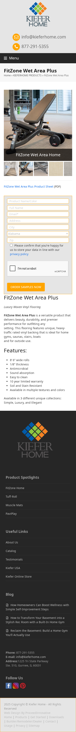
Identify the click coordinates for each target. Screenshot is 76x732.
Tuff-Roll (11, 496)
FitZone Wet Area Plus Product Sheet (28, 186)
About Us (12, 542)
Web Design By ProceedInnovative (27, 713)
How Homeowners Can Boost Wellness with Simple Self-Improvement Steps (37, 607)
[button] (11, 58)
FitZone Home (15, 488)
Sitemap (34, 726)
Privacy (20, 726)
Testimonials (14, 559)
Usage (8, 726)
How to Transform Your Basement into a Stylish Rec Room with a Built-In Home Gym (35, 620)
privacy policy (19, 254)
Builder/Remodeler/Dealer (24, 721)
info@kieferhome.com (43, 37)
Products (21, 717)
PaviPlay (11, 514)
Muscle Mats (14, 505)
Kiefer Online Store (19, 576)
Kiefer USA (13, 568)
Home (7, 75)
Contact (50, 721)
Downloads (56, 717)
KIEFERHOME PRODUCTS (27, 75)
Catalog (11, 551)
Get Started (38, 717)
